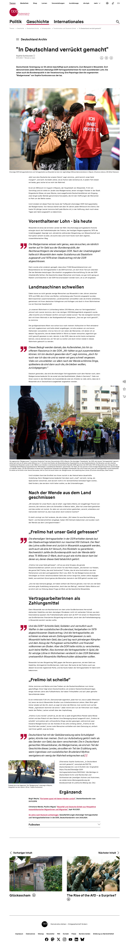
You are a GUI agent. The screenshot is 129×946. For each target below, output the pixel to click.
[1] (86, 755)
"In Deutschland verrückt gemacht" (90, 28)
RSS (58, 934)
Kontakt (66, 934)
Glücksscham (20, 895)
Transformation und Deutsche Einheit (64, 28)
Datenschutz (30, 934)
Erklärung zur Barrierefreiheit (103, 934)
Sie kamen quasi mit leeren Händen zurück (57, 799)
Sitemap (41, 934)
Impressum (19, 934)
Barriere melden (84, 934)
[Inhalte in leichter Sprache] (107, 4)
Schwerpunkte (46, 28)
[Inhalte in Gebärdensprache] (113, 4)
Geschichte (20, 28)
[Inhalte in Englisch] (118, 4)
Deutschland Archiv (33, 28)
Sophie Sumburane (25, 56)
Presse (73, 934)
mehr (97, 3)
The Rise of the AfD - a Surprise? (91, 895)
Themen (11, 28)
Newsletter (50, 934)
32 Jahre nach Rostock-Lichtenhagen (44, 815)
